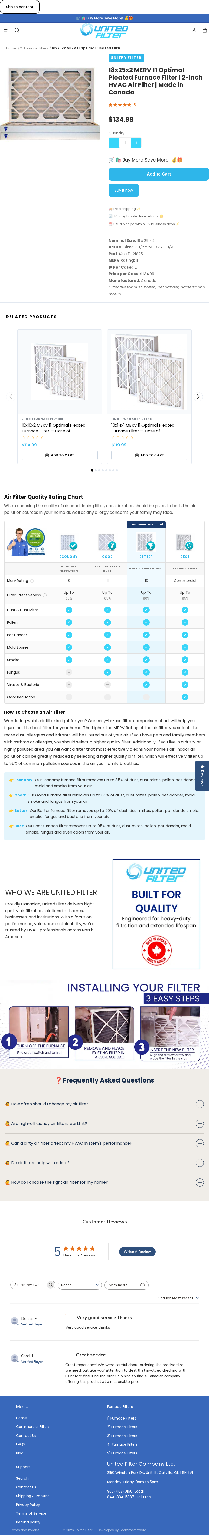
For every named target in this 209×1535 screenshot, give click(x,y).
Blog (19, 1453)
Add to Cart (159, 174)
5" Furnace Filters (122, 1453)
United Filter (83, 1530)
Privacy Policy (28, 1504)
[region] (104, 612)
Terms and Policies (25, 1530)
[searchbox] (28, 1285)
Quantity (116, 133)
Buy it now (124, 190)
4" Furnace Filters (122, 1444)
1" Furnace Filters (121, 1418)
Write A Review (137, 1251)
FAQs (20, 1444)
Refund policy (28, 1522)
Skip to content (19, 6)
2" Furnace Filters (122, 1426)
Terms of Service (31, 1513)
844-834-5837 (120, 1496)
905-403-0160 (120, 1491)
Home (21, 1418)
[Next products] (198, 396)
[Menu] (6, 30)
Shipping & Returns (32, 1496)
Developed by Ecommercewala (122, 1530)
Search (22, 1478)
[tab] (92, 470)
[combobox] (80, 1285)
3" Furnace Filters (122, 1435)
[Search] (16, 30)
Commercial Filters (33, 1426)
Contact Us (26, 1435)
